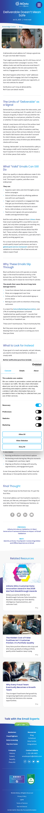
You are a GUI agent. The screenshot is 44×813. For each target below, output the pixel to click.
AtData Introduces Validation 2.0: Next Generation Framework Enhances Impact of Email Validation (22, 530)
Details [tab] (22, 371)
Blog (20, 27)
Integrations (32, 744)
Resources (32, 732)
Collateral (32, 738)
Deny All (22, 447)
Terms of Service (22, 803)
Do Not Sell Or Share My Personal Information (22, 810)
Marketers (12, 732)
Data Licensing (12, 740)
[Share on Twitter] (19, 515)
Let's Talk (21, 724)
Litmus (32, 220)
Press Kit (12, 762)
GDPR (22, 800)
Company (12, 750)
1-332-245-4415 (32, 753)
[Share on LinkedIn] (25, 515)
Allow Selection (22, 440)
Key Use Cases (12, 744)
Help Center (31, 741)
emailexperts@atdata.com (32, 756)
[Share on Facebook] (12, 515)
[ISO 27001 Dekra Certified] (31, 779)
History (12, 753)
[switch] (38, 412)
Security (12, 759)
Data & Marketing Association (24, 309)
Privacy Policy (22, 796)
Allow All (22, 434)
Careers (12, 756)
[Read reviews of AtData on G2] (17, 779)
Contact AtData (32, 750)
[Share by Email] (31, 515)
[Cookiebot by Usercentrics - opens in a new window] (32, 365)
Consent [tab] (8, 371)
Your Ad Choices (22, 807)
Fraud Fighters (12, 736)
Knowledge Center (9, 27)
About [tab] (36, 371)
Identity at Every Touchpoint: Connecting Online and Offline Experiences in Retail (22, 541)
